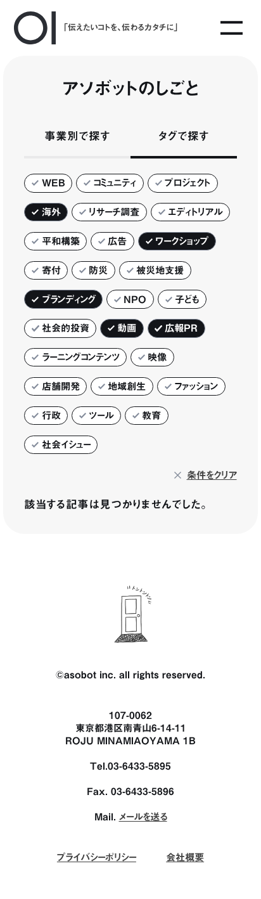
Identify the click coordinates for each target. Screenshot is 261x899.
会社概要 (185, 857)
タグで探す (183, 136)
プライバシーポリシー (96, 857)
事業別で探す (77, 136)
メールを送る (143, 817)
